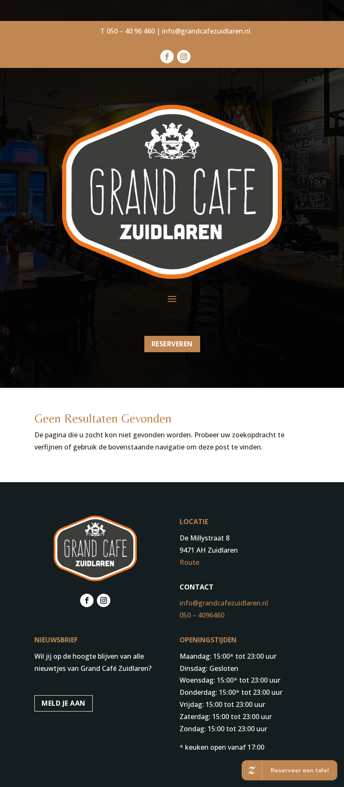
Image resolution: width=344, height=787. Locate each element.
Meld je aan (64, 703)
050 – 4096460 (202, 615)
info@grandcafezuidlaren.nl (206, 31)
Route (189, 562)
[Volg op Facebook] (167, 56)
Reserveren (172, 343)
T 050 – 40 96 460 (127, 31)
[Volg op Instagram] (183, 56)
